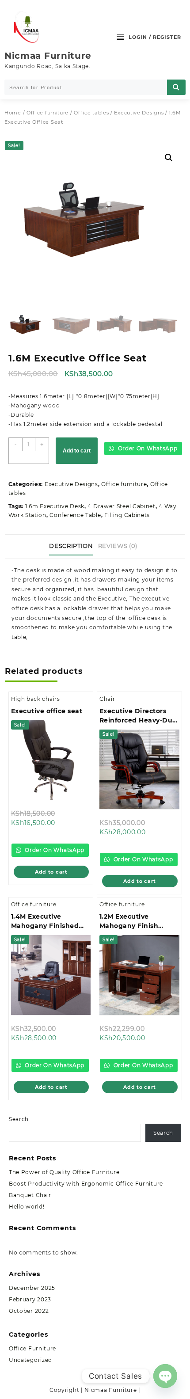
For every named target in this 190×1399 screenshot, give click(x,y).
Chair (107, 699)
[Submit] (176, 87)
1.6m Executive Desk (54, 506)
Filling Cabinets (127, 515)
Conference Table (75, 515)
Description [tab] (71, 545)
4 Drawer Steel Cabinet (121, 506)
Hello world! (26, 1206)
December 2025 (32, 1288)
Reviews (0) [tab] (117, 545)
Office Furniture (32, 1348)
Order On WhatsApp (147, 448)
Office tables (91, 113)
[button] (169, 158)
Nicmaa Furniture (47, 55)
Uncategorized (30, 1360)
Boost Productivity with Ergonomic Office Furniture (86, 1183)
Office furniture (47, 113)
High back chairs (35, 699)
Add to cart (77, 451)
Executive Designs (138, 113)
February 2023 (30, 1299)
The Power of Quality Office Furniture (64, 1172)
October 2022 (29, 1311)
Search (19, 1119)
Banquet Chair (30, 1195)
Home (12, 113)
